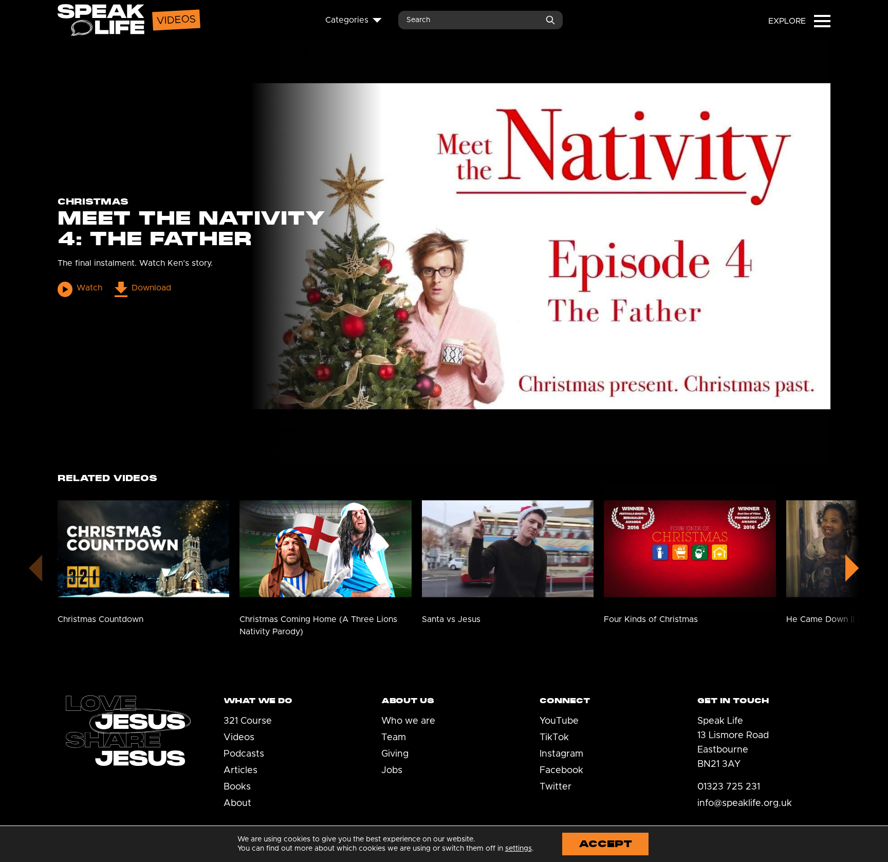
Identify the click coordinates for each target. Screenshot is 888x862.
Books (237, 787)
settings (518, 848)
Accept (605, 843)
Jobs (391, 770)
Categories (346, 20)
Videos (239, 737)
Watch (89, 288)
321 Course (248, 721)
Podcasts (244, 754)
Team (393, 737)
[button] (852, 566)
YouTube (559, 721)
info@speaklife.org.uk (744, 803)
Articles (240, 770)
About (237, 803)
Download (151, 288)
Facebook (561, 770)
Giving (395, 754)
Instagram (561, 754)
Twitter (555, 787)
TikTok (554, 737)
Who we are (408, 721)
